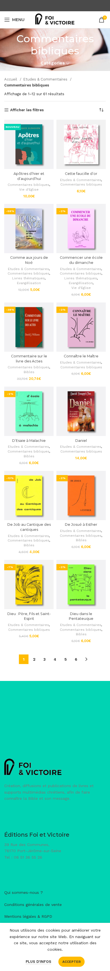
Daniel (81, 440)
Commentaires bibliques (28, 185)
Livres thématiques (28, 278)
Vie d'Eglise (29, 189)
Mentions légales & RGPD (28, 916)
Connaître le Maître (81, 356)
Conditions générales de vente (33, 904)
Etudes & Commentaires (46, 79)
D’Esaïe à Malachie (29, 440)
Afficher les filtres (27, 110)
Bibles (29, 372)
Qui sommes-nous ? (23, 892)
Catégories (53, 63)
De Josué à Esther (81, 524)
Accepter (71, 962)
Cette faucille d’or (81, 174)
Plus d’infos (38, 961)
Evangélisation (29, 283)
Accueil (11, 79)
